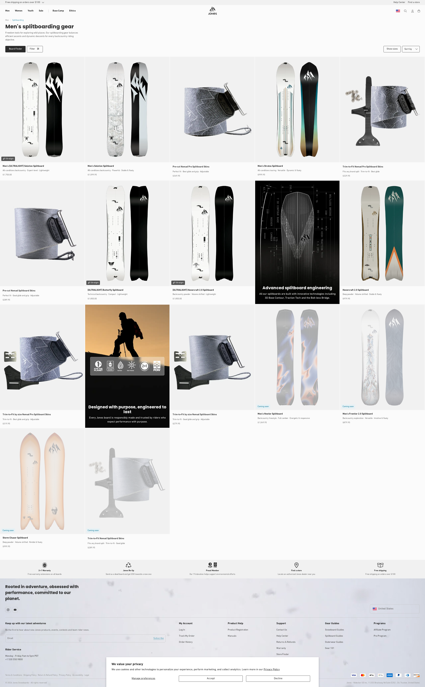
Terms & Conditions (13, 675)
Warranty (281, 648)
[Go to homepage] (212, 10)
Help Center (282, 636)
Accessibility (77, 675)
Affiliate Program (382, 630)
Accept (211, 678)
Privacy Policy (272, 669)
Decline (278, 678)
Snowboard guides (334, 630)
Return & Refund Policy (48, 675)
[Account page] (412, 11)
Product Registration (238, 630)
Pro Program (380, 636)
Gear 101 (329, 648)
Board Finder (15, 49)
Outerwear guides (334, 642)
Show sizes (392, 49)
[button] (7, 10)
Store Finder (282, 654)
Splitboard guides (334, 636)
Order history (186, 642)
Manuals (232, 636)
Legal (87, 675)
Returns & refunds (286, 642)
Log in (182, 630)
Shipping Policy (30, 675)
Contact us (281, 630)
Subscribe (158, 638)
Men (7, 20)
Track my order (187, 636)
